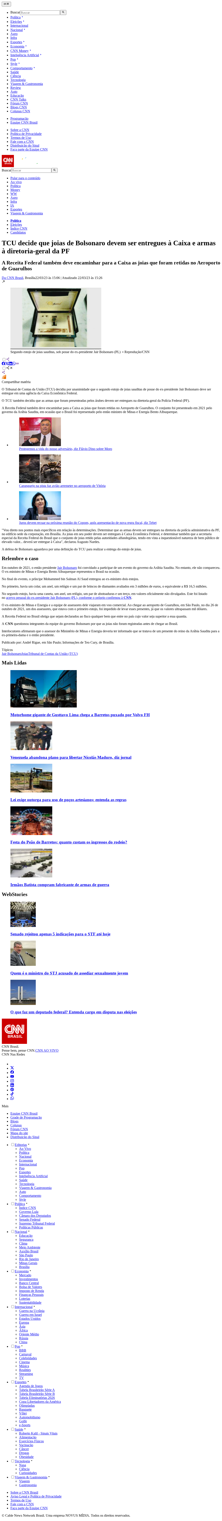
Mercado (25, 1275)
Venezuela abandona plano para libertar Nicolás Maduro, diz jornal (70, 757)
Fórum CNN (19, 103)
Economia (17, 46)
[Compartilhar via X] (7, 364)
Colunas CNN (20, 111)
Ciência (15, 76)
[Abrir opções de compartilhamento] (9, 368)
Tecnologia (18, 80)
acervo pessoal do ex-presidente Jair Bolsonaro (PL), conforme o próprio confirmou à (68, 597)
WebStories (14, 894)
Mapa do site (19, 1133)
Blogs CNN (18, 107)
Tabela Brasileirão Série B (37, 1394)
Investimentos (28, 1279)
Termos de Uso (20, 137)
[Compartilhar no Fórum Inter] (4, 378)
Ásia (22, 1326)
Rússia (23, 1338)
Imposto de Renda (31, 1291)
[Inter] (13, 1064)
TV (21, 1378)
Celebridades (28, 1358)
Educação (17, 95)
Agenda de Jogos (31, 1386)
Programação (19, 118)
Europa (24, 1322)
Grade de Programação (26, 1117)
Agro (14, 34)
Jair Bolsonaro (67, 568)
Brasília (24, 1267)
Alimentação (27, 1437)
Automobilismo (29, 1417)
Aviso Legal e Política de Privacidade (36, 1496)
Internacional (19, 25)
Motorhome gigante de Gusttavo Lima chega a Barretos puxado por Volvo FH (80, 714)
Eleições (16, 21)
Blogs (14, 1121)
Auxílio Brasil (28, 1251)
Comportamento (21, 68)
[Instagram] (12, 1081)
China (23, 1342)
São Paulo (26, 1255)
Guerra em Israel (30, 1315)
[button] (111, 317)
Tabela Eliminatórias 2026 (37, 1398)
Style (13, 64)
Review (15, 88)
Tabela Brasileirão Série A (37, 1390)
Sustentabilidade (30, 1302)
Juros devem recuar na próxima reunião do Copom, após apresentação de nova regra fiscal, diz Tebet (88, 523)
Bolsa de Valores (30, 1287)
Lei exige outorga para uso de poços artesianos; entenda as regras (68, 799)
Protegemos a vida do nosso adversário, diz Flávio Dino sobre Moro (65, 449)
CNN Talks (18, 99)
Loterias (24, 1298)
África (23, 1330)
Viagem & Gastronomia (26, 84)
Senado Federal (29, 1219)
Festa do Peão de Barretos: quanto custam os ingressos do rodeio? (68, 842)
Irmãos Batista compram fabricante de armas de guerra (59, 884)
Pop (13, 59)
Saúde (14, 72)
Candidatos (18, 232)
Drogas (24, 1453)
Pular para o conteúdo (25, 178)
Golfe (23, 1421)
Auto (13, 91)
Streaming (26, 1374)
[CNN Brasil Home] (25, 166)
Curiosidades (28, 1473)
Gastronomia (28, 1485)
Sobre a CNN (19, 130)
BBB (22, 1350)
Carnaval (25, 1354)
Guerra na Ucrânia (31, 1311)
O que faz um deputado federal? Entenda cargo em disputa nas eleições (73, 1012)
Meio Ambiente (29, 1247)
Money (15, 190)
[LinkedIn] (12, 1086)
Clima (23, 1243)
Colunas (16, 1125)
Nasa (22, 1465)
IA (12, 205)
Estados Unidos (30, 1318)
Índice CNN (18, 228)
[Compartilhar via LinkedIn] (10, 364)
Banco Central (29, 1283)
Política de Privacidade (26, 134)
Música (24, 1366)
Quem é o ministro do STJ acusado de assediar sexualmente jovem (69, 973)
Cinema (24, 1362)
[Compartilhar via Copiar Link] (17, 364)
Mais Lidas (14, 663)
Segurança (26, 1239)
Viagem (24, 1481)
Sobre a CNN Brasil (24, 1492)
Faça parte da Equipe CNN (29, 149)
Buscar (15, 12)
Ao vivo (16, 182)
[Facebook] (12, 1072)
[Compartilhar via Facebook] (3, 364)
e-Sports (24, 1425)
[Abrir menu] (6, 4)
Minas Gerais (28, 1263)
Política (15, 17)
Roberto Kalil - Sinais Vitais (38, 1433)
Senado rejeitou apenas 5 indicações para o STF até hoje (60, 934)
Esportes (16, 42)
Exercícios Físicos (31, 1441)
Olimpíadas (27, 1405)
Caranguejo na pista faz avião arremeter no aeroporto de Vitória (62, 486)
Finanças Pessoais (31, 1295)
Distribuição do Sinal (24, 145)
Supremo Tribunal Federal (37, 1223)
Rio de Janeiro (29, 1259)
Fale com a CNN (22, 141)
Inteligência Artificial (24, 55)
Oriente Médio (29, 1334)
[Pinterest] (12, 1090)
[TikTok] (12, 1094)
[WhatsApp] (12, 1099)
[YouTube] (12, 1077)
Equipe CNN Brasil (24, 122)
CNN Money (19, 51)
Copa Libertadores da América (40, 1401)
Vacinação (26, 1445)
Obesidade (26, 1457)
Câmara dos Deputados (35, 1215)
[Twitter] (12, 1068)
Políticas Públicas (31, 1227)
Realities (25, 1370)
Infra (13, 38)
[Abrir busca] (63, 12)
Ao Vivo (25, 1149)
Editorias (21, 1145)
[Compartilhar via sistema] (3, 373)
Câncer (24, 1449)
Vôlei (23, 1413)
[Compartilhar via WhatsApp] (14, 364)
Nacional (16, 30)
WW (13, 194)
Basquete (25, 1409)
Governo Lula (28, 1212)
